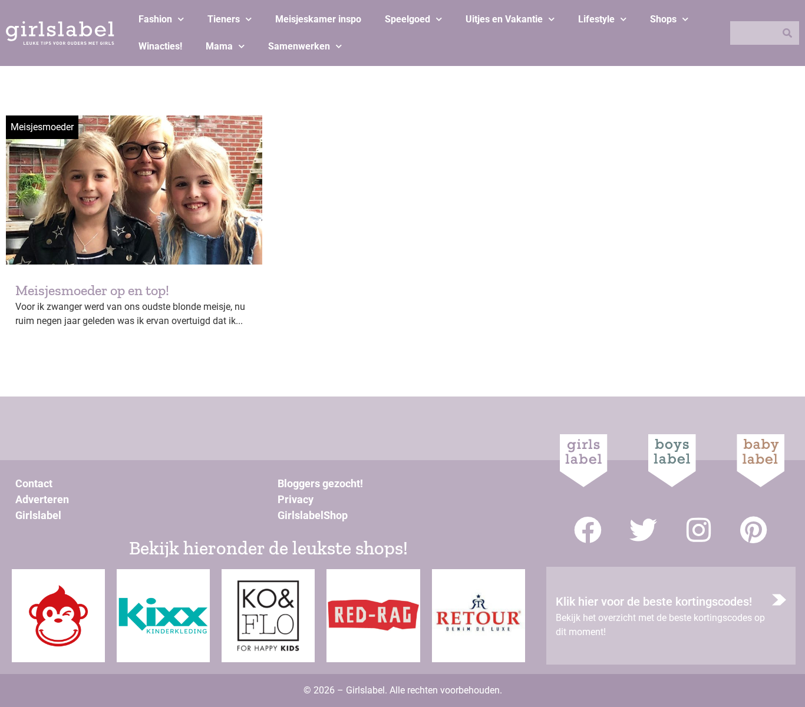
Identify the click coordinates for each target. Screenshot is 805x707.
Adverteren (42, 499)
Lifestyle (596, 19)
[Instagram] (698, 530)
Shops (663, 19)
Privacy (296, 499)
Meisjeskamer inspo (318, 19)
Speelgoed (407, 19)
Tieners (223, 19)
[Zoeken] (787, 33)
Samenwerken (299, 46)
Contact (33, 483)
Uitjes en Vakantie (504, 19)
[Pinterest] (754, 530)
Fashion (155, 19)
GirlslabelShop (313, 515)
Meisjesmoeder (42, 127)
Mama (219, 46)
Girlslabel (38, 515)
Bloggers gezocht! (320, 483)
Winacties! (160, 46)
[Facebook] (588, 530)
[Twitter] (643, 530)
